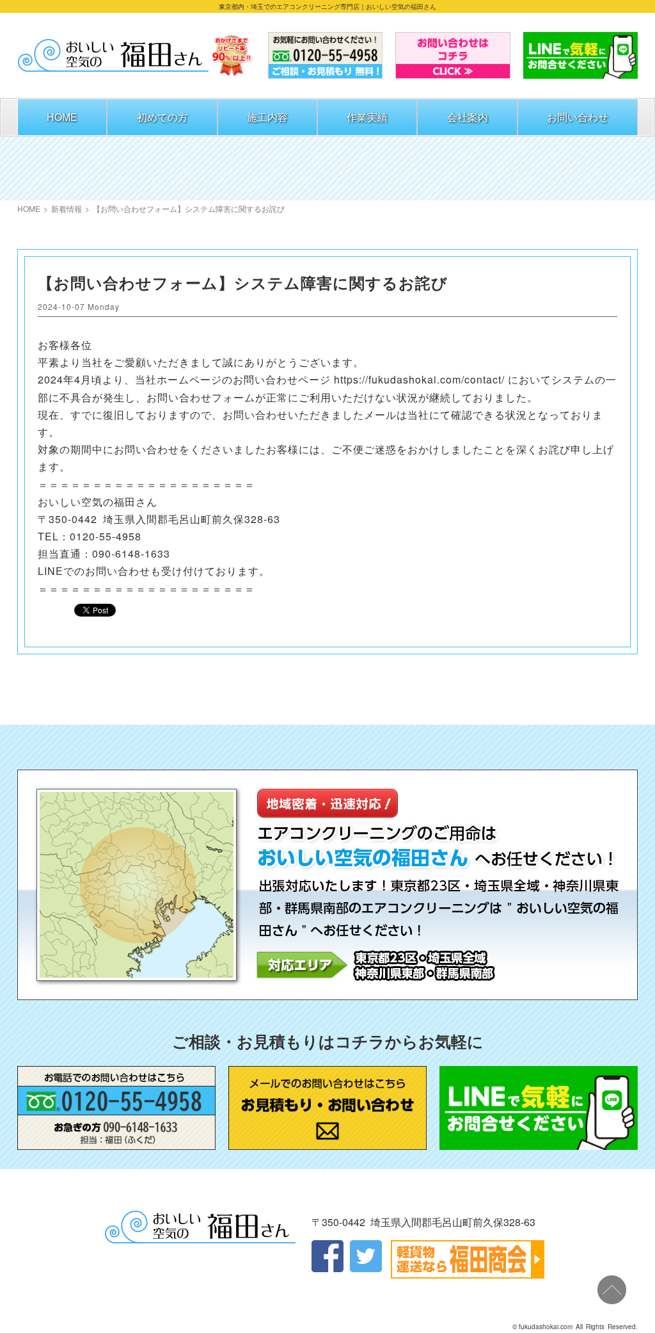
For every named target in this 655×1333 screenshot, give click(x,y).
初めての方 (162, 116)
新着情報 (66, 209)
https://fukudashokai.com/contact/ (419, 379)
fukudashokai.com (545, 1326)
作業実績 (367, 116)
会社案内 (467, 116)
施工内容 (267, 116)
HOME (62, 116)
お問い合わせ (577, 116)
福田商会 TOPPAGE (113, 55)
